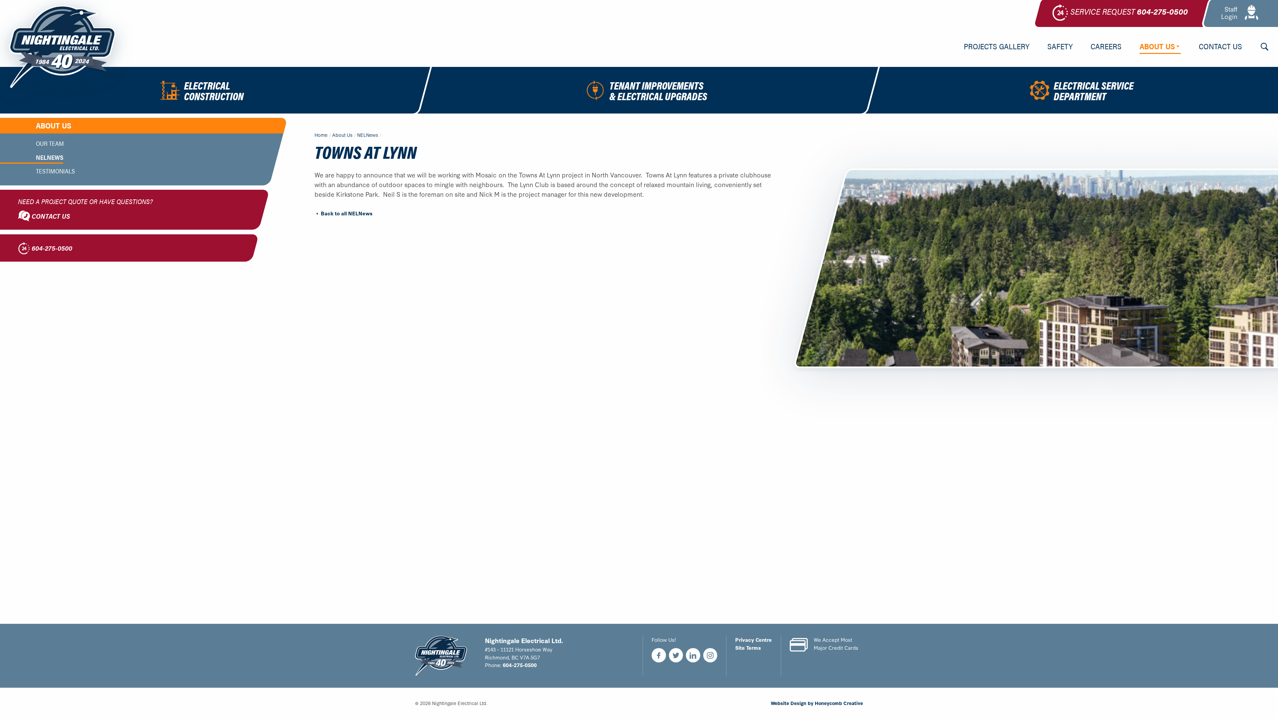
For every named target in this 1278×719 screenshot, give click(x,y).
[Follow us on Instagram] (710, 655)
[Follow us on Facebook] (659, 655)
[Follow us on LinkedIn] (693, 655)
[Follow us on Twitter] (676, 655)
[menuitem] (996, 47)
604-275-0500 (520, 664)
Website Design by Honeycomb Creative (817, 703)
